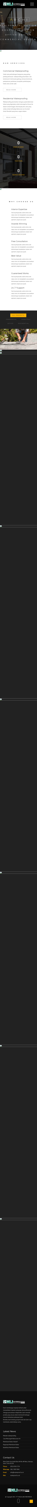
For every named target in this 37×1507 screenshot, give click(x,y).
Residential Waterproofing (15, 99)
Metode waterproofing (9, 1436)
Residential (23, 323)
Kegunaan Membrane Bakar (11, 1444)
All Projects (18, 315)
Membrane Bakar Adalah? (10, 1442)
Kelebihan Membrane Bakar (11, 1447)
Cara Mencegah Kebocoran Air (11, 1439)
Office (10, 323)
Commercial (11, 319)
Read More (11, 90)
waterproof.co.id (15, 1475)
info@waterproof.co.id (17, 1472)
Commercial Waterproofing (15, 71)
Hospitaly (26, 319)
